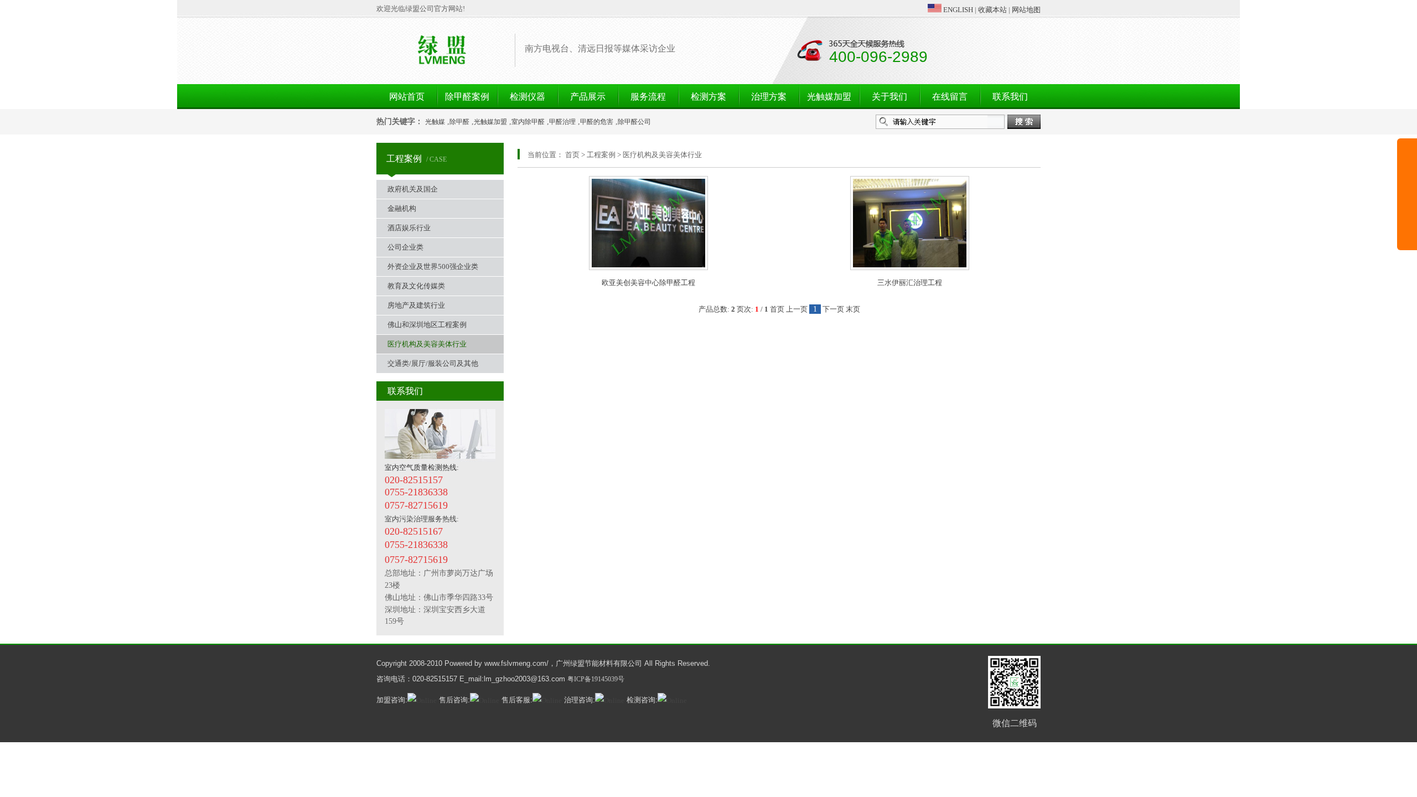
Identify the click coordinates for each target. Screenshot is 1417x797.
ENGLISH (957, 10)
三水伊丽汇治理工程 (909, 282)
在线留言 (950, 96)
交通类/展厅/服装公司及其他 (432, 363)
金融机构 (401, 208)
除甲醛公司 (634, 122)
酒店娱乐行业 (409, 228)
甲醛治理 (562, 122)
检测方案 (708, 96)
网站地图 (1026, 10)
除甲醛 (459, 122)
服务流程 (648, 96)
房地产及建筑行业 (416, 305)
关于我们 (889, 96)
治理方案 (769, 96)
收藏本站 (992, 10)
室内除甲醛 (528, 122)
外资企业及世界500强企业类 (432, 266)
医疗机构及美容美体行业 (427, 344)
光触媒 (435, 122)
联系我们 (1010, 96)
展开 (1407, 206)
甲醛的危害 (596, 122)
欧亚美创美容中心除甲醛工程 (648, 282)
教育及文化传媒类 (416, 286)
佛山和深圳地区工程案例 (427, 324)
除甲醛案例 (467, 96)
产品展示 (588, 96)
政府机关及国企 (412, 189)
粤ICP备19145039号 (595, 679)
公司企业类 (405, 247)
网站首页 (407, 96)
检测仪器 (527, 96)
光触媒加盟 (829, 96)
